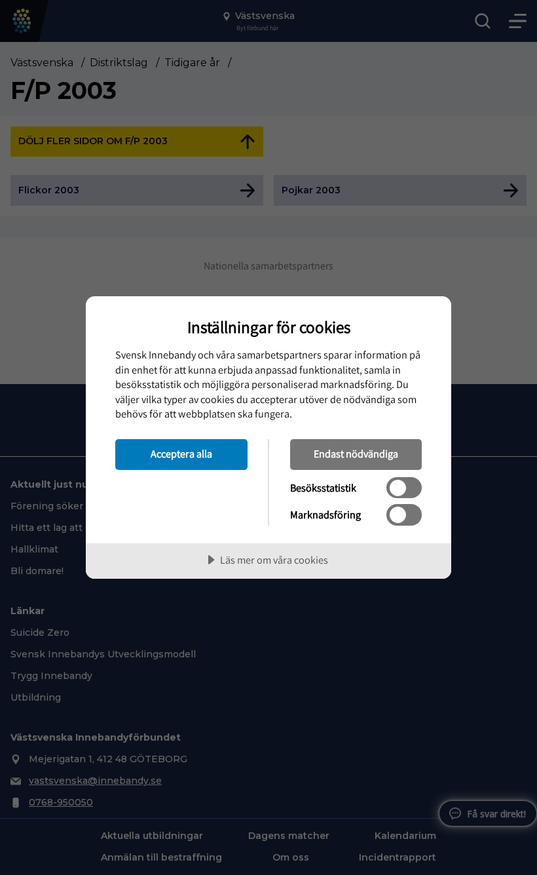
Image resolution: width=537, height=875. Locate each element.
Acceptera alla (181, 453)
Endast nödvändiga (356, 453)
